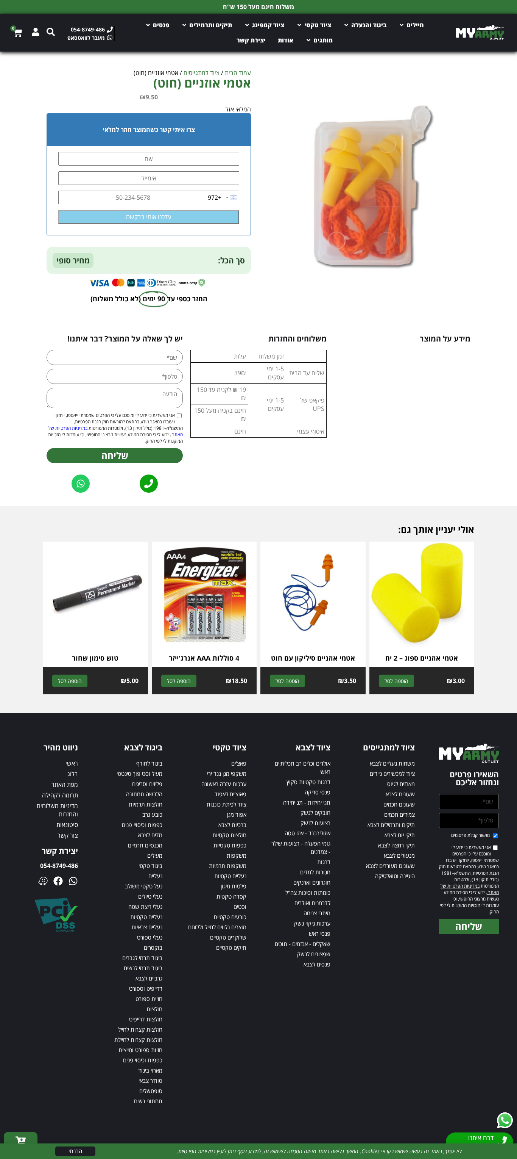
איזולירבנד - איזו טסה (307, 833)
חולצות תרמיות (145, 804)
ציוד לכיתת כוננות (226, 804)
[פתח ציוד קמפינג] (247, 25)
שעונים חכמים (399, 804)
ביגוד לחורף (149, 763)
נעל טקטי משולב (143, 886)
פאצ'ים (238, 763)
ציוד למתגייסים (202, 73)
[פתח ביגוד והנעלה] (346, 25)
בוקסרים (153, 947)
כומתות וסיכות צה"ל (307, 892)
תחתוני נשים (148, 1101)
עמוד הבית (238, 73)
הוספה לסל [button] (396, 680)
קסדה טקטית (231, 896)
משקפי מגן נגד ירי (226, 773)
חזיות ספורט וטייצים (140, 1050)
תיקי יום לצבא (400, 835)
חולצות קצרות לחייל (140, 1029)
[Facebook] (58, 881)
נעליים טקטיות (230, 876)
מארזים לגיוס (401, 784)
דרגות (323, 862)
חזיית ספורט (148, 998)
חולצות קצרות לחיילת (138, 1039)
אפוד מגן (236, 814)
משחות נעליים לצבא (392, 763)
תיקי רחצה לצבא (396, 845)
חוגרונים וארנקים (311, 882)
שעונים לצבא (400, 794)
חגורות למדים (315, 872)
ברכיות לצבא (232, 825)
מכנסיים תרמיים (145, 845)
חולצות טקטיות (229, 835)
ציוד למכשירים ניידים (392, 773)
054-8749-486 (59, 865)
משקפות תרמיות (227, 865)
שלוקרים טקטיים (228, 937)
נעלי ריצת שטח (145, 906)
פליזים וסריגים (147, 784)
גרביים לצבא (148, 978)
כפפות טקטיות (229, 845)
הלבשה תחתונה (144, 794)
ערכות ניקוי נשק (312, 923)
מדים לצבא (150, 835)
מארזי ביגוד (150, 1070)
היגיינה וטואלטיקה (395, 876)
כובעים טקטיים (230, 917)
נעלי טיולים (150, 896)
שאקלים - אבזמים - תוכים (302, 944)
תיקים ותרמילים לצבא (391, 825)
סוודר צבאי (150, 1080)
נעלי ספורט (149, 937)
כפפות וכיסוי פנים (142, 1060)
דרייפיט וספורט (145, 988)
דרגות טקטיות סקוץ (308, 782)
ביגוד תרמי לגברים (142, 958)
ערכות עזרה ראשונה (223, 784)
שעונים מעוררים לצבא (390, 865)
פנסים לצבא (317, 964)
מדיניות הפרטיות (195, 1151)
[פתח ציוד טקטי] (299, 25)
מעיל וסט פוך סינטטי (139, 773)
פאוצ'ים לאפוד (230, 794)
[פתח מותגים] (308, 40)
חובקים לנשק (315, 812)
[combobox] (223, 197)
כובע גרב (152, 814)
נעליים (155, 876)
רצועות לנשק (315, 823)
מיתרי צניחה (317, 913)
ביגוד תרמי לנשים (143, 968)
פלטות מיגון (233, 886)
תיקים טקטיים (231, 947)
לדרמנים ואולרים (312, 903)
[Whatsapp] (73, 881)
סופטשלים (150, 1091)
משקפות (236, 855)
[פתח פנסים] (148, 25)
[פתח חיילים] (402, 25)
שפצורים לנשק (313, 954)
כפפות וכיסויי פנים (142, 825)
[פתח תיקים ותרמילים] (184, 25)
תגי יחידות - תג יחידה (306, 802)
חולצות (154, 1009)
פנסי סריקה (317, 792)
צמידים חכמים (399, 814)
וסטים (240, 906)
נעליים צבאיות (146, 927)
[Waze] (43, 881)
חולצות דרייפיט (145, 1019)
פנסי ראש (319, 933)
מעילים (154, 855)
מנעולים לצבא (399, 855)
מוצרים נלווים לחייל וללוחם (217, 927)
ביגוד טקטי (150, 865)
